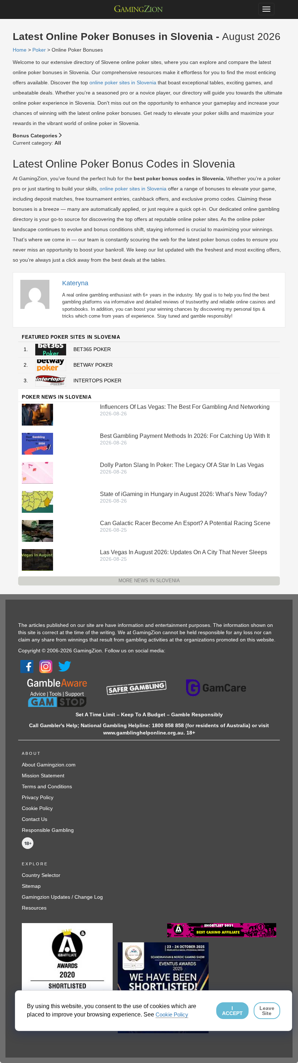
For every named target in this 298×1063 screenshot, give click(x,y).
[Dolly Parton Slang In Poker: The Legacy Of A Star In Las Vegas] (37, 472)
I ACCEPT (232, 1010)
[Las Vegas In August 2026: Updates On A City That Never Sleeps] (37, 560)
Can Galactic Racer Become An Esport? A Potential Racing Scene (185, 523)
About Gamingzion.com (49, 765)
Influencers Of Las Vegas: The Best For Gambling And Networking (185, 407)
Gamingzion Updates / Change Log (62, 897)
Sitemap (31, 886)
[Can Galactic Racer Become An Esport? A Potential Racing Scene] (37, 530)
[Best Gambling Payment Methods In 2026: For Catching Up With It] (37, 443)
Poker (39, 50)
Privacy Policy (37, 797)
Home (20, 50)
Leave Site (266, 1010)
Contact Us (34, 819)
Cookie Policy (37, 808)
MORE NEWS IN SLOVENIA (149, 580)
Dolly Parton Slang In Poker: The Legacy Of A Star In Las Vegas (182, 465)
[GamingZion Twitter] (64, 666)
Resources (34, 908)
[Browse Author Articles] (38, 294)
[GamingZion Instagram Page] (46, 666)
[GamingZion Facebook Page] (27, 666)
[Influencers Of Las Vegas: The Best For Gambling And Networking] (37, 414)
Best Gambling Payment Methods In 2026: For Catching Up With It (185, 436)
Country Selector (41, 875)
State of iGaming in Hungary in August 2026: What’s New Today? (183, 494)
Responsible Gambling (48, 830)
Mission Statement (43, 775)
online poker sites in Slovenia (122, 82)
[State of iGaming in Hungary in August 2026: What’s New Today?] (37, 501)
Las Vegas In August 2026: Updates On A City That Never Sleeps (183, 552)
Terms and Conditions (47, 786)
